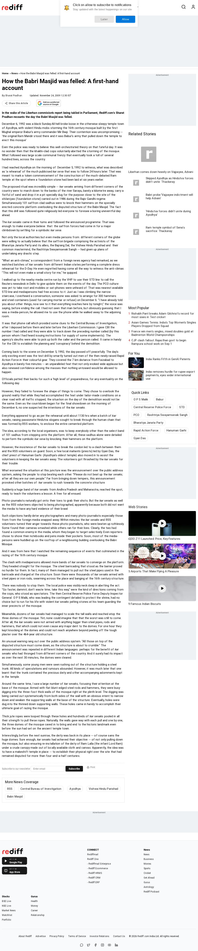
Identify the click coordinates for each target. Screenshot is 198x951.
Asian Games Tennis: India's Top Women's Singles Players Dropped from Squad (163, 324)
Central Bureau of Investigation (40, 789)
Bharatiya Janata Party (148, 422)
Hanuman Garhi (176, 430)
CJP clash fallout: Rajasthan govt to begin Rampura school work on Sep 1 (158, 342)
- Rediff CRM (93, 877)
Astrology (149, 887)
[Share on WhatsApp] (81, 945)
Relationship (37, 915)
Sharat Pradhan (13, 95)
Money (34, 905)
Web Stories (138, 507)
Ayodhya (75, 789)
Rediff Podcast (151, 891)
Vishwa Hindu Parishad (103, 789)
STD (182, 407)
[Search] (183, 7)
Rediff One (92, 859)
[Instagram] (102, 945)
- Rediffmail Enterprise (99, 863)
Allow (125, 19)
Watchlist (7, 915)
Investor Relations (99, 936)
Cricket (147, 873)
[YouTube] (109, 945)
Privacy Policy (57, 936)
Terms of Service (77, 936)
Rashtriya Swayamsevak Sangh (167, 415)
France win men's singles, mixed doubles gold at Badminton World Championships (162, 333)
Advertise (41, 936)
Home (5, 73)
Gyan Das (140, 438)
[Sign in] (193, 7)
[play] (162, 523)
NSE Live (6, 905)
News (14, 73)
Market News (9, 910)
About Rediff (25, 936)
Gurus (147, 882)
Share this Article (18, 103)
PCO (136, 415)
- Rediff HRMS (94, 873)
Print (92, 767)
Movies (147, 863)
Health (34, 901)
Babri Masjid (15, 796)
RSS (9, 789)
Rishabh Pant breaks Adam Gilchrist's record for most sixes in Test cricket (162, 315)
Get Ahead (149, 877)
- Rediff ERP (93, 882)
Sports (147, 868)
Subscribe (74, 768)
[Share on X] (88, 945)
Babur (160, 399)
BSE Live (6, 901)
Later (104, 19)
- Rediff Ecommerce (97, 868)
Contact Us (119, 936)
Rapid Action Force (146, 430)
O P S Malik (141, 399)
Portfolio (6, 919)
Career (34, 910)
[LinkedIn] (116, 945)
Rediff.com (143, 936)
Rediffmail (92, 854)
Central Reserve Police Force (152, 407)
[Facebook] (95, 945)
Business (149, 859)
